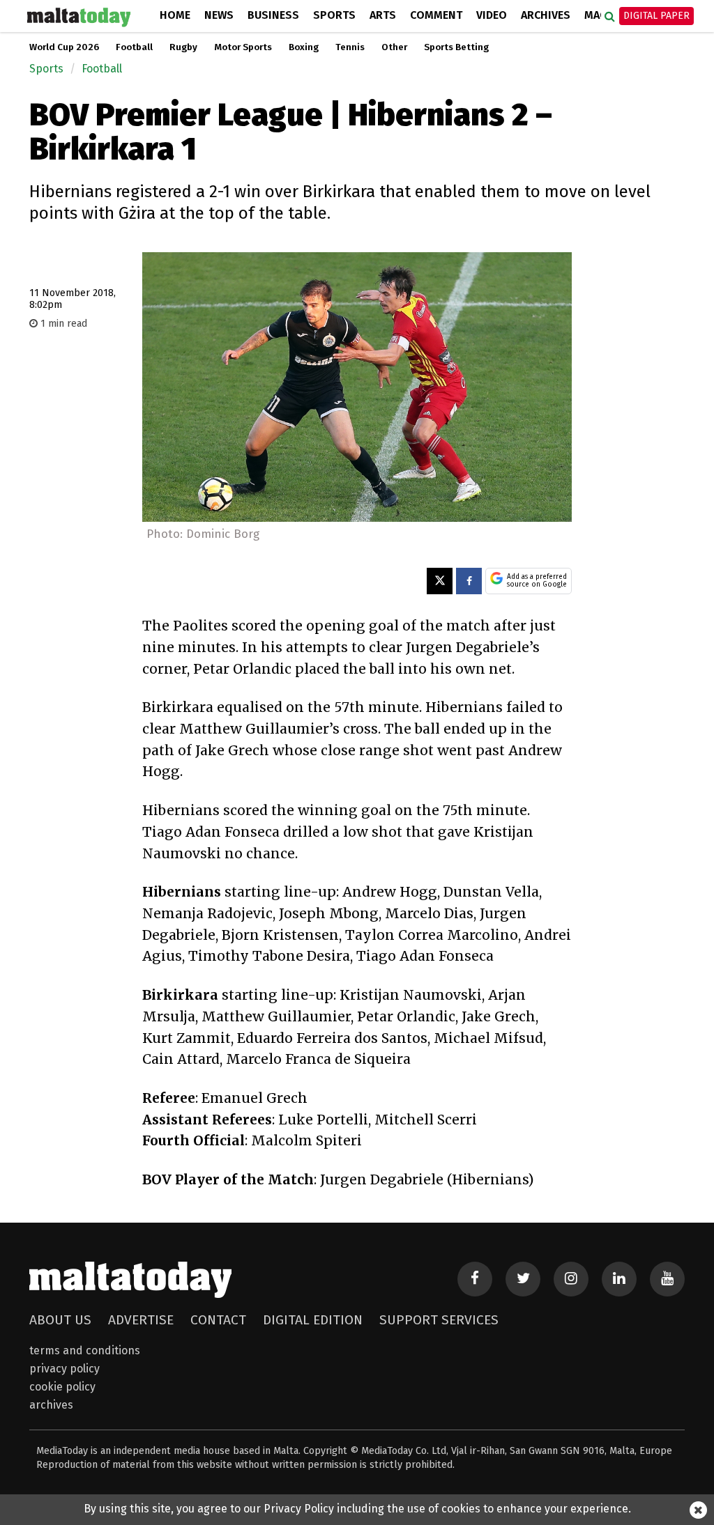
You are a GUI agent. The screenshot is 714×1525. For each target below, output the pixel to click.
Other (394, 47)
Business (273, 15)
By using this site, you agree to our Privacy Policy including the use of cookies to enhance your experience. (357, 1508)
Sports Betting (456, 47)
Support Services (439, 1320)
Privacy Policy (64, 1368)
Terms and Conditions (84, 1350)
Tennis (350, 47)
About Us (60, 1320)
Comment (436, 15)
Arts (383, 15)
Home (175, 15)
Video (491, 15)
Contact (218, 1320)
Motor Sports (243, 47)
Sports (334, 15)
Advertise (141, 1320)
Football (134, 47)
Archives (545, 15)
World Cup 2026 (64, 47)
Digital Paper (656, 16)
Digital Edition (313, 1320)
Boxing (304, 47)
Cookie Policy (62, 1386)
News (219, 15)
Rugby (183, 47)
